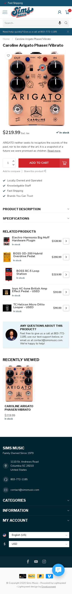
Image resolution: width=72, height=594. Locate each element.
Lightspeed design (28, 586)
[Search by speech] (60, 23)
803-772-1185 (19, 479)
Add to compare (11, 171)
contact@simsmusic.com (25, 490)
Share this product (34, 171)
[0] (67, 12)
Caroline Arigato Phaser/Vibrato (33, 39)
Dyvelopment (49, 586)
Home (6, 39)
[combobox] (33, 23)
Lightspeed (60, 582)
